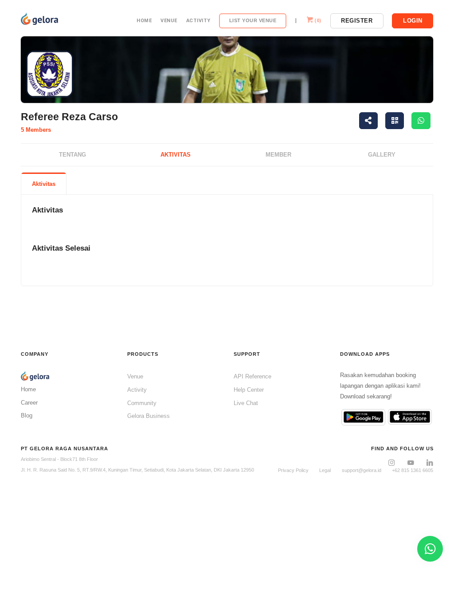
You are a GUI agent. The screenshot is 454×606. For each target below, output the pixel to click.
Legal (325, 470)
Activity (198, 21)
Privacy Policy (293, 470)
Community (142, 403)
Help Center (249, 389)
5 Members (36, 129)
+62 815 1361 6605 (412, 470)
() (317, 21)
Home (144, 21)
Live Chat (246, 403)
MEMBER (278, 154)
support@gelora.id (361, 470)
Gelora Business (148, 416)
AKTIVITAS (175, 154)
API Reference (252, 376)
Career (29, 402)
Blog (26, 415)
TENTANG (72, 154)
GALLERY (381, 154)
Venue (168, 21)
